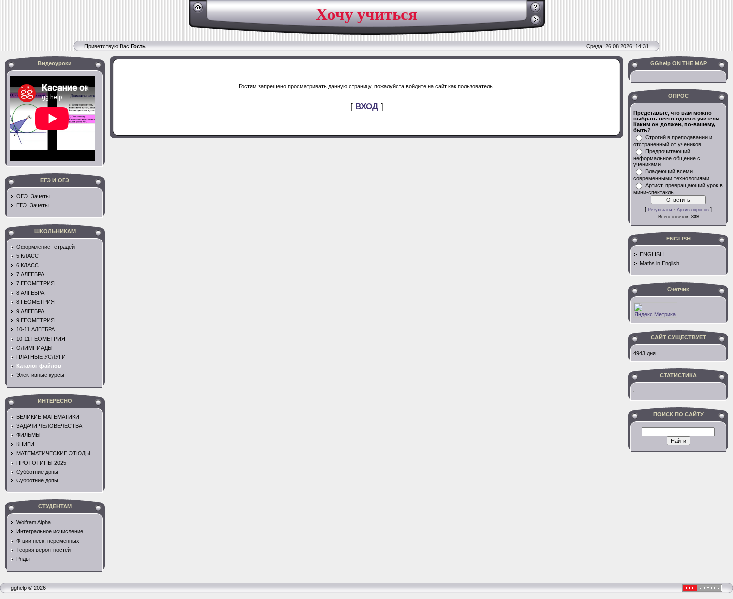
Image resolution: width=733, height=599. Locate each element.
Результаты (660, 209)
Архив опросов (693, 209)
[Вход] (535, 23)
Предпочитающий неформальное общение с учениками (666, 157)
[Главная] (198, 11)
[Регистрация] (535, 11)
